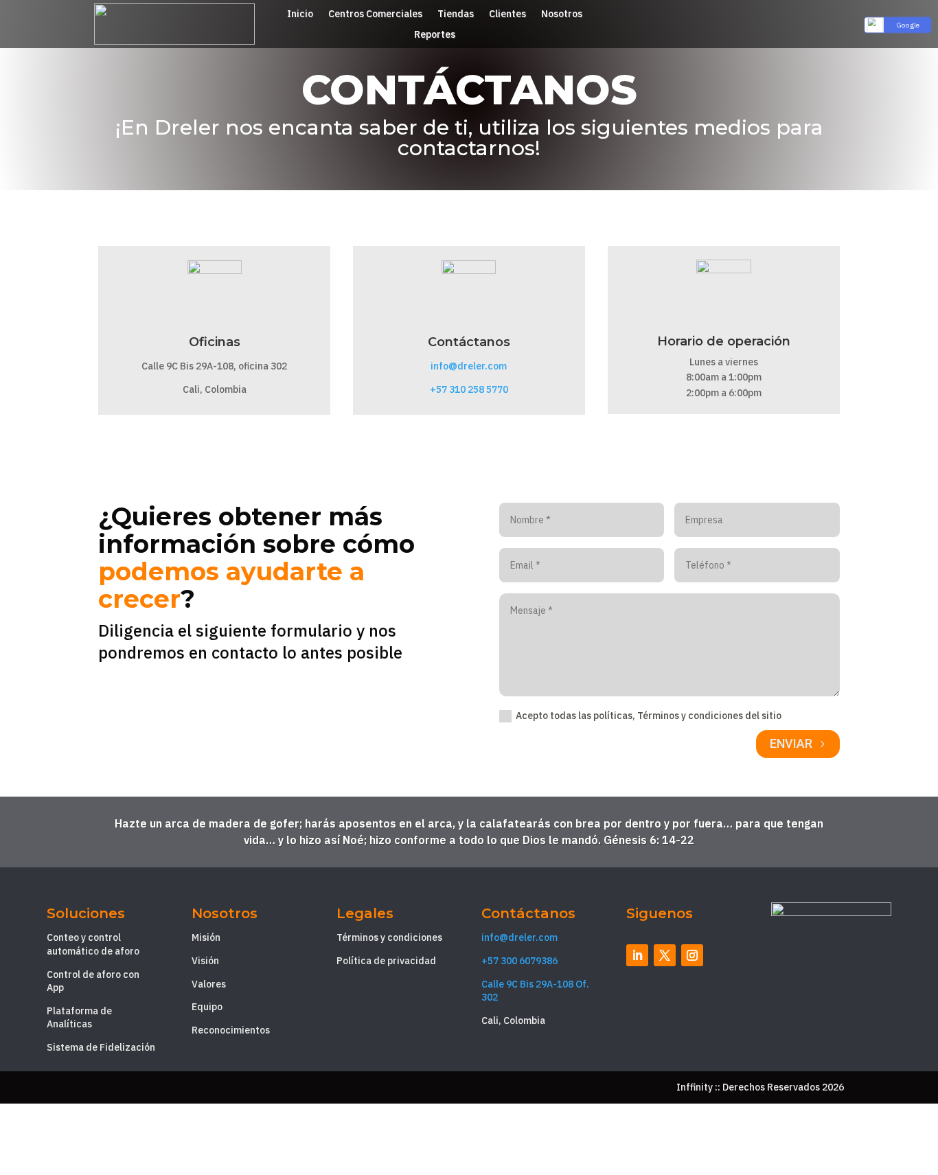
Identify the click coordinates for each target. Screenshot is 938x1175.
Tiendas (455, 14)
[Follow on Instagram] (692, 955)
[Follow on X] (665, 955)
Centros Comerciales (375, 14)
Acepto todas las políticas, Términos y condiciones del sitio (648, 715)
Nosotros (561, 14)
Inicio (300, 14)
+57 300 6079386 (519, 961)
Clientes (507, 14)
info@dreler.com (469, 366)
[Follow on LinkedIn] (637, 955)
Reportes (434, 35)
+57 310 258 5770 (469, 389)
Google (908, 25)
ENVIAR (791, 743)
